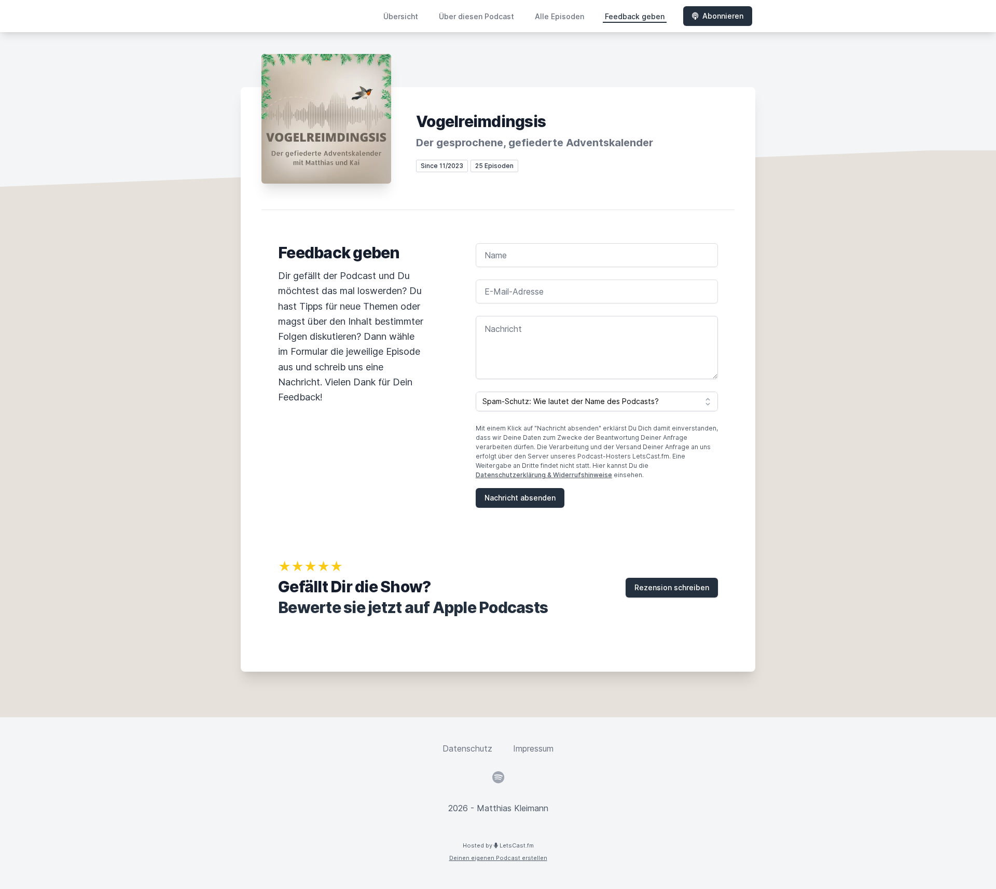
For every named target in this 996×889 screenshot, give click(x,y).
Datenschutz (467, 748)
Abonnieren (722, 15)
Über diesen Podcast (476, 16)
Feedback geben (635, 16)
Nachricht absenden (520, 497)
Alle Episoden (559, 16)
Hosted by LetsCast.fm (498, 845)
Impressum (533, 748)
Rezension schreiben (671, 587)
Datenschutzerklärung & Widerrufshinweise (544, 475)
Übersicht (400, 16)
